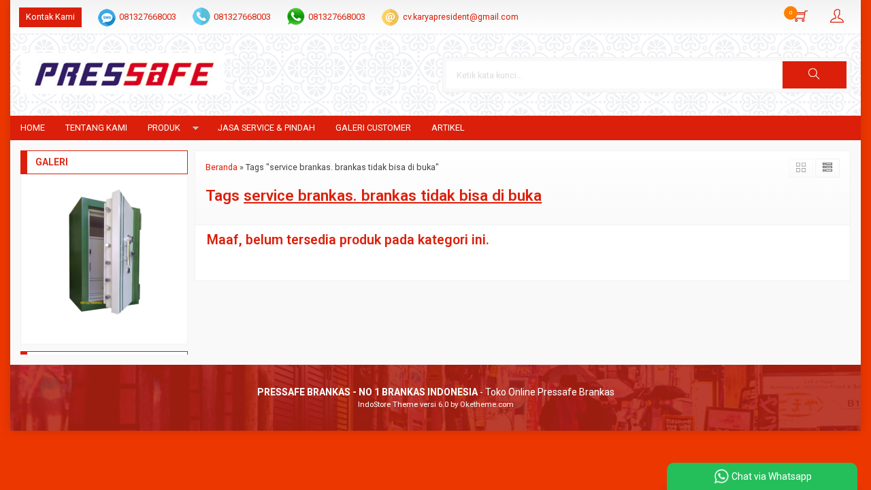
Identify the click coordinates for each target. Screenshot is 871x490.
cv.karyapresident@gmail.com (461, 17)
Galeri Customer (373, 127)
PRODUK (164, 127)
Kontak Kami (50, 17)
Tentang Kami (96, 127)
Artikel (448, 127)
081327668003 (147, 17)
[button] (815, 74)
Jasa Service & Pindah (266, 127)
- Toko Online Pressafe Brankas (435, 392)
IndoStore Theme (388, 404)
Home (32, 127)
